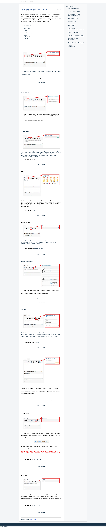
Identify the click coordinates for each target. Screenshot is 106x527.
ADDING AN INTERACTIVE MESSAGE (74, 15)
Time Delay (26, 35)
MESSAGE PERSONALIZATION (73, 18)
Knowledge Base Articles (32, 6)
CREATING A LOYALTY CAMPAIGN (73, 32)
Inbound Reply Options (29, 25)
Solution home (24, 6)
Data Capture (26, 26)
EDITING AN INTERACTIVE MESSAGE (74, 14)
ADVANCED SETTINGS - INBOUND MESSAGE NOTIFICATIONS (78, 35)
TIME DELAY (70, 19)
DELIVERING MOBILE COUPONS (73, 24)
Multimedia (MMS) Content (29, 36)
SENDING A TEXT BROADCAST (73, 38)
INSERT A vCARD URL (71, 28)
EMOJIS (69, 22)
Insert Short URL (27, 38)
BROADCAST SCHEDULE (72, 41)
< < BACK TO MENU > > (41, 82)
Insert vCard (26, 40)
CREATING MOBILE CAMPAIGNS (73, 8)
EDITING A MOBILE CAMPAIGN (73, 10)
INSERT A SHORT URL (71, 27)
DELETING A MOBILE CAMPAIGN (73, 12)
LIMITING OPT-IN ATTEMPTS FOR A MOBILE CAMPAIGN (77, 34)
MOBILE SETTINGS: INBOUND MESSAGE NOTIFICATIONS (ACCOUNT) (79, 42)
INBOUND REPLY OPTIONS (72, 17)
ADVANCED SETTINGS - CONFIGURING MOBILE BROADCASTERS (79, 36)
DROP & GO (70, 45)
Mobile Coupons (27, 28)
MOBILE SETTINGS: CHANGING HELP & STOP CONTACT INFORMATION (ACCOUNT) (82, 43)
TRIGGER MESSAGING (71, 46)
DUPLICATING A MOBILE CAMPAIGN (74, 11)
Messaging (41, 6)
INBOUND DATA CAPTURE (72, 21)
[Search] (21, 1)
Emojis (25, 30)
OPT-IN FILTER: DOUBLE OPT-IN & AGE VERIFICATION (77, 29)
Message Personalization (29, 33)
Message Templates (28, 32)
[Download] (51, 257)
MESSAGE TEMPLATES (72, 25)
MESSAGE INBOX (71, 39)
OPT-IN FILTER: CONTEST (72, 31)
